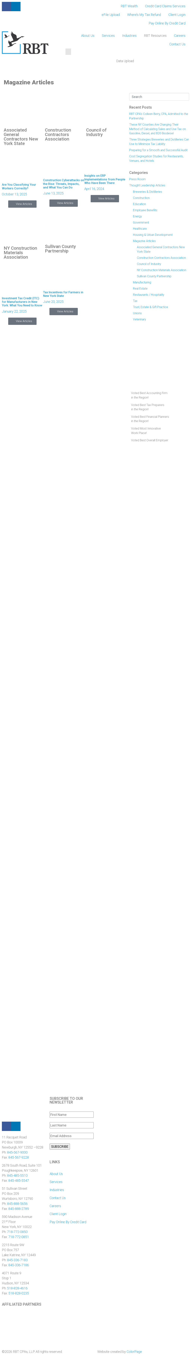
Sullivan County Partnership (60, 249)
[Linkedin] (16, 1126)
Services (108, 36)
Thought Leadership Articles (147, 185)
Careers (179, 36)
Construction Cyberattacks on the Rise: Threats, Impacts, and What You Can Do (63, 183)
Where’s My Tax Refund (144, 15)
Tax (135, 301)
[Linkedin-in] (16, 6)
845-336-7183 (17, 1260)
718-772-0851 (18, 1237)
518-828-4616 (17, 1288)
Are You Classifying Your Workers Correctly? (19, 186)
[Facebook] (6, 1126)
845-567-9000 (17, 1152)
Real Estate (140, 288)
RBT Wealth (129, 6)
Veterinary (139, 319)
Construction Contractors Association (58, 134)
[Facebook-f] (6, 6)
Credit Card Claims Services (165, 6)
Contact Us (177, 44)
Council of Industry (96, 132)
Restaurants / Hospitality (148, 295)
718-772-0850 (17, 1232)
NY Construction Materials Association (20, 253)
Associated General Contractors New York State (21, 136)
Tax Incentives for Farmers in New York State (63, 294)
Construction (141, 198)
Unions (137, 313)
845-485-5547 (18, 1180)
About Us (87, 36)
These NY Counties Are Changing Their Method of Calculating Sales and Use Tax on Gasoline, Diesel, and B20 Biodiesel (157, 129)
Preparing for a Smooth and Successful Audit (158, 150)
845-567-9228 (18, 1157)
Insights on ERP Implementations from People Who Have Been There (104, 179)
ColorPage (134, 1352)
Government (141, 222)
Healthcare (140, 228)
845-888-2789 (18, 1209)
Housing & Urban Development (153, 235)
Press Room (137, 179)
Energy (137, 216)
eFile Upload (111, 15)
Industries (129, 36)
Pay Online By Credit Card (167, 23)
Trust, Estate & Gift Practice (150, 307)
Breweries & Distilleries (147, 192)
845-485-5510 (17, 1175)
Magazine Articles (144, 241)
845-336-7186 (18, 1265)
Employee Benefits (145, 210)
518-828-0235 (18, 1293)
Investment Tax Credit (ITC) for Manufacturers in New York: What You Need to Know (22, 302)
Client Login (176, 15)
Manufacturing (142, 282)
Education (139, 204)
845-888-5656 (17, 1204)
